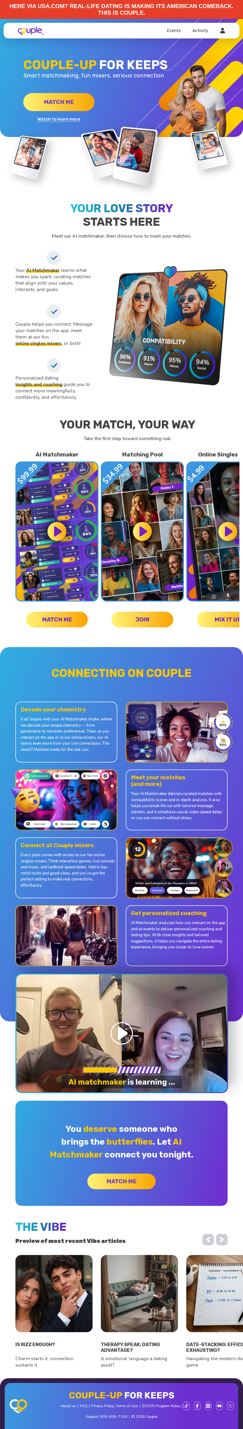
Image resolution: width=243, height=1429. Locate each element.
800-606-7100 (113, 1416)
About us (68, 1406)
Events (174, 30)
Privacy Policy (102, 1406)
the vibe (40, 1227)
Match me (59, 102)
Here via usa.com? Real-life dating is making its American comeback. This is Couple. (121, 9)
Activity (200, 30)
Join (143, 619)
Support (92, 1416)
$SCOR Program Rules (161, 1406)
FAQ (83, 1406)
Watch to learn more (58, 119)
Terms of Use (127, 1406)
